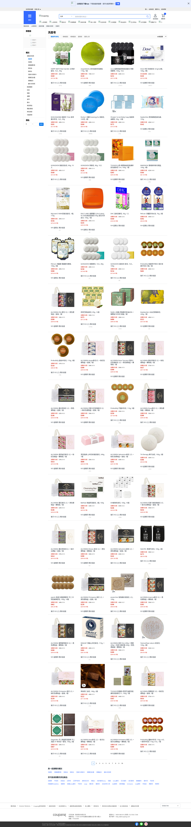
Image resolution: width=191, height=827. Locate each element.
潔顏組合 (30, 81)
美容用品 (29, 105)
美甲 (28, 99)
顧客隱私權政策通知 (76, 805)
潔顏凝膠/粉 (31, 65)
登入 (146, 9)
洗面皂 (57, 26)
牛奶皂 (80, 784)
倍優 (109, 781)
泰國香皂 (138, 781)
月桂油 (63, 781)
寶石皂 (91, 784)
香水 (28, 102)
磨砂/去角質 (31, 84)
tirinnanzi (130, 784)
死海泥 (145, 784)
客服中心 (157, 9)
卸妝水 (30, 71)
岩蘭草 (50, 781)
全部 (61, 16)
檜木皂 (146, 781)
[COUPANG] (59, 815)
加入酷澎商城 (124, 805)
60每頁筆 (160, 37)
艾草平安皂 (76, 781)
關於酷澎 (13, 805)
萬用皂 (98, 784)
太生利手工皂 (106, 784)
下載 (117, 4)
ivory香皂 (116, 781)
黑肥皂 (151, 784)
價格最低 (65, 37)
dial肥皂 (114, 784)
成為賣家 (163, 9)
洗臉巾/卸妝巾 (32, 74)
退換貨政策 (52, 805)
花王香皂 (123, 781)
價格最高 (73, 37)
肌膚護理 (29, 87)
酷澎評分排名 (55, 37)
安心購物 (87, 805)
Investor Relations (24, 805)
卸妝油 (30, 68)
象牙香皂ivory (101, 781)
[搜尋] (147, 16)
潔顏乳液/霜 (31, 78)
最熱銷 (80, 37)
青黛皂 (157, 784)
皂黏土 (93, 781)
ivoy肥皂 (137, 784)
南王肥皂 (131, 781)
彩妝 (28, 90)
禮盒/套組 (30, 109)
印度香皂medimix (53, 784)
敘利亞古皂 (85, 781)
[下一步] (126, 763)
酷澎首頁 (26, 26)
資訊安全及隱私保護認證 (109, 805)
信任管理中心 (63, 805)
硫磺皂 (63, 784)
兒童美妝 (29, 115)
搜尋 (41, 124)
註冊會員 (151, 9)
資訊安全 (96, 805)
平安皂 (56, 781)
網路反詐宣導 (135, 805)
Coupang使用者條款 (39, 805)
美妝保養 (41, 26)
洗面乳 (30, 62)
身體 (28, 96)
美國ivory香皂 (71, 784)
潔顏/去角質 (49, 26)
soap (85, 784)
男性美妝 (29, 112)
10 (122, 763)
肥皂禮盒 (122, 784)
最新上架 (87, 37)
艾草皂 (69, 781)
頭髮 (28, 93)
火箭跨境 (33, 26)
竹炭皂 (152, 781)
